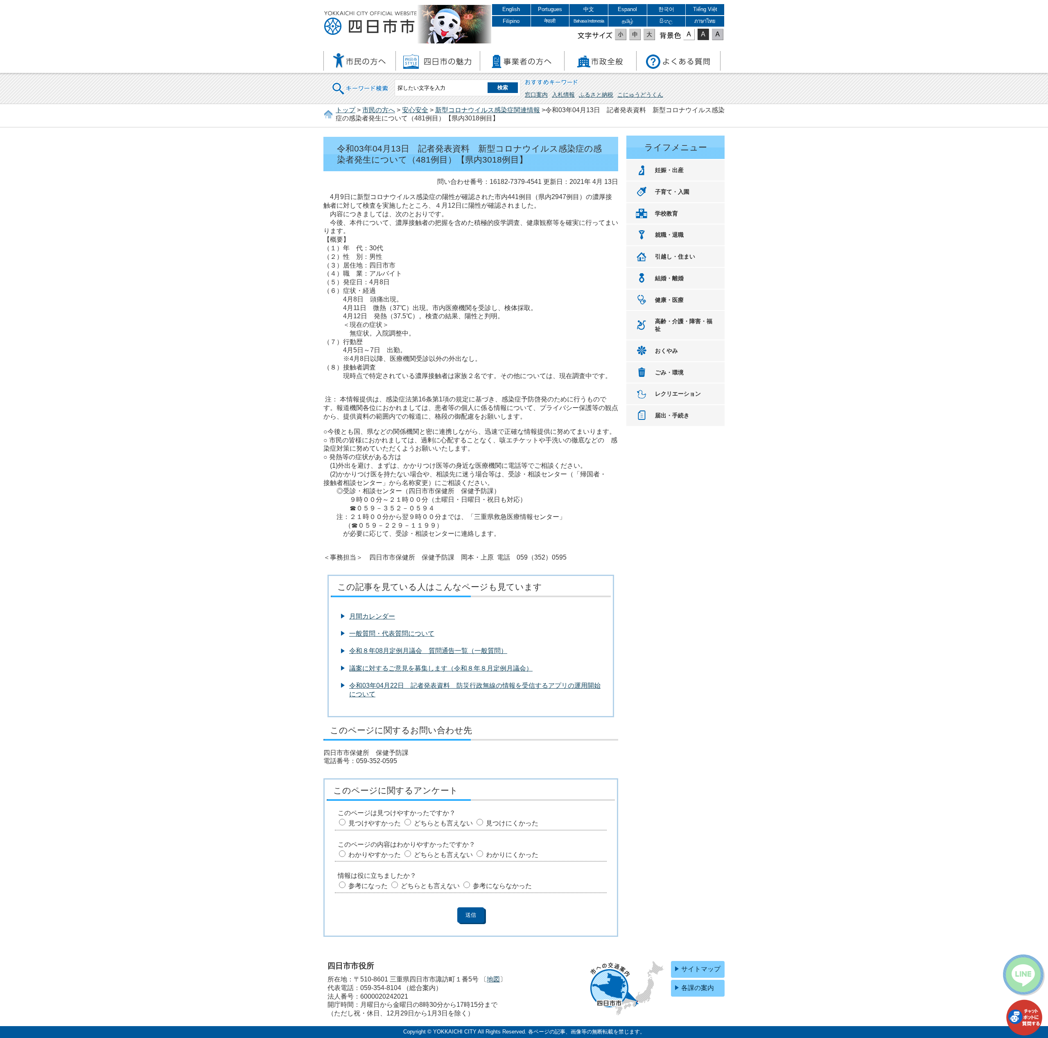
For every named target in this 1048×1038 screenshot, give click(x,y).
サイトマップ (700, 968)
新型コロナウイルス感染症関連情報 (487, 110)
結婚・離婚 (669, 278)
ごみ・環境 (669, 372)
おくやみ (666, 350)
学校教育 (666, 213)
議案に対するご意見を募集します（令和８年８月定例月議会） (441, 668)
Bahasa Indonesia (589, 20)
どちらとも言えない (443, 823)
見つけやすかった (374, 823)
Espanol (627, 9)
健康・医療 (669, 300)
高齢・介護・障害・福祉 (683, 325)
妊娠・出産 (669, 170)
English (511, 9)
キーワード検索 (361, 83)
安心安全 (415, 110)
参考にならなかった (502, 885)
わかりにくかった (512, 854)
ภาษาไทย (705, 21)
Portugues (550, 9)
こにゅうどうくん (640, 94)
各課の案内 (697, 987)
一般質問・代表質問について (391, 633)
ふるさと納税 (596, 94)
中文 (588, 9)
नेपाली (550, 21)
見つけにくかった (512, 823)
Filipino (511, 21)
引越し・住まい (675, 256)
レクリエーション (678, 393)
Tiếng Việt (705, 9)
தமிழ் (627, 21)
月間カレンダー (372, 616)
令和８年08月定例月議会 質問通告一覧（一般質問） (428, 650)
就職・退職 (669, 234)
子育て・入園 (672, 191)
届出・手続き (672, 415)
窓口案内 (536, 94)
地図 (493, 979)
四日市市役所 (370, 23)
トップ (345, 110)
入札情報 (563, 94)
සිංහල (666, 21)
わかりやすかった (374, 854)
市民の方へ (378, 110)
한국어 (666, 9)
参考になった (368, 885)
